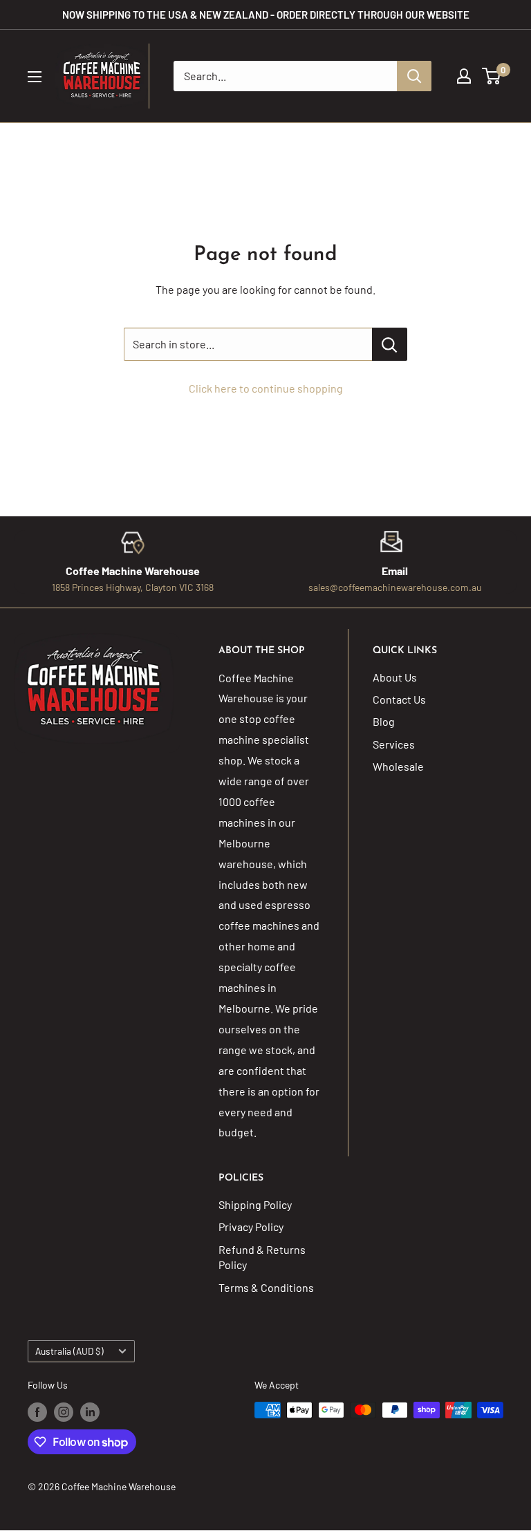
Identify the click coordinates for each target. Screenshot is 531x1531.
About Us (395, 677)
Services (394, 744)
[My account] (464, 76)
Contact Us (399, 699)
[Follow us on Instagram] (63, 1411)
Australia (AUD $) (69, 1351)
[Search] (414, 76)
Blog (384, 721)
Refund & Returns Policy (262, 1257)
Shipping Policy (255, 1204)
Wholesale (398, 766)
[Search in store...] (389, 344)
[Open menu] (34, 76)
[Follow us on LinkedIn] (90, 1411)
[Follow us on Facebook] (37, 1411)
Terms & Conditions (266, 1287)
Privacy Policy (250, 1226)
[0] (492, 76)
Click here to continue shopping (266, 388)
